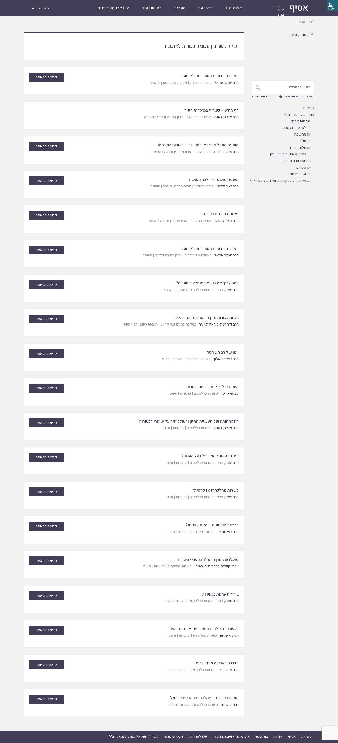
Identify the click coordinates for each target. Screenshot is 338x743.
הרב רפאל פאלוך (226, 359)
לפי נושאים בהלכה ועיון (288, 154)
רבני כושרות (230, 704)
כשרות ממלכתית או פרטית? (215, 490)
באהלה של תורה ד (198, 255)
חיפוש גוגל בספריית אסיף (299, 96)
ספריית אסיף (300, 121)
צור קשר (261, 736)
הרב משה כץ (229, 670)
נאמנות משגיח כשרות (221, 214)
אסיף (292, 736)
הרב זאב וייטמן (228, 186)
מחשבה (300, 134)
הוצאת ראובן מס (145, 324)
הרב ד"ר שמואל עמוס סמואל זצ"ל (134, 736)
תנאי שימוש (174, 736)
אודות (278, 736)
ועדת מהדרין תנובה (178, 151)
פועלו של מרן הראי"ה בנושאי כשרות (208, 559)
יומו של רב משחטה (223, 352)
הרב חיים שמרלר (226, 221)
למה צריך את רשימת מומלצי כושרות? (207, 283)
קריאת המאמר (46, 77)
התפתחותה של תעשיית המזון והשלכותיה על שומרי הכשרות (189, 421)
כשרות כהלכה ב (198, 359)
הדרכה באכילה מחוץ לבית (217, 663)
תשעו (153, 221)
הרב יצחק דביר (228, 290)
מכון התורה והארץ (173, 82)
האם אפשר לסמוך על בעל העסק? (210, 456)
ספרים (301, 167)
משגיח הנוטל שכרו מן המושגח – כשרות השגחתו (198, 145)
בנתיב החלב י (205, 151)
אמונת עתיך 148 (198, 117)
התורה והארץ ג (201, 82)
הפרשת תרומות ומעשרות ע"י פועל (210, 76)
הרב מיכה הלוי (228, 151)
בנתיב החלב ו (201, 221)
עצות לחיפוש (259, 96)
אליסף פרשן (229, 635)
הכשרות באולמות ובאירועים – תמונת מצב (204, 629)
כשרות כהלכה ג (202, 290)
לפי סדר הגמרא (294, 127)
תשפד (156, 151)
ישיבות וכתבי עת (293, 161)
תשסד (147, 255)
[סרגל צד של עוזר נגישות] (332, 5)
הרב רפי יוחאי (228, 532)
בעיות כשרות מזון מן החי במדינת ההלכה (206, 318)
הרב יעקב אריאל (226, 82)
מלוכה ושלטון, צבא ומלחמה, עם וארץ (278, 181)
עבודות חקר (297, 174)
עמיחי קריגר (230, 393)
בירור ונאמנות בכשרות (220, 594)
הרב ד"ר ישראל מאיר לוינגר (219, 324)
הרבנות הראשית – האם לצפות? (212, 525)
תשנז (153, 82)
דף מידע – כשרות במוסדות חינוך (211, 110)
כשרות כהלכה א (202, 601)
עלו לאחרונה (197, 736)
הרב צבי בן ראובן (226, 117)
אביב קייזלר (230, 566)
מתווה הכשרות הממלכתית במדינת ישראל (204, 698)
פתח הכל (307, 114)
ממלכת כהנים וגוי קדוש (178, 324)
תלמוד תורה (297, 147)
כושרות (181, 290)
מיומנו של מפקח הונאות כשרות (212, 387)
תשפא (168, 290)
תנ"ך (303, 141)
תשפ (165, 359)
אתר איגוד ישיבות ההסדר (231, 736)
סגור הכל (291, 114)
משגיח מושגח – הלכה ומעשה (214, 179)
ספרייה (306, 736)
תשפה (149, 117)
